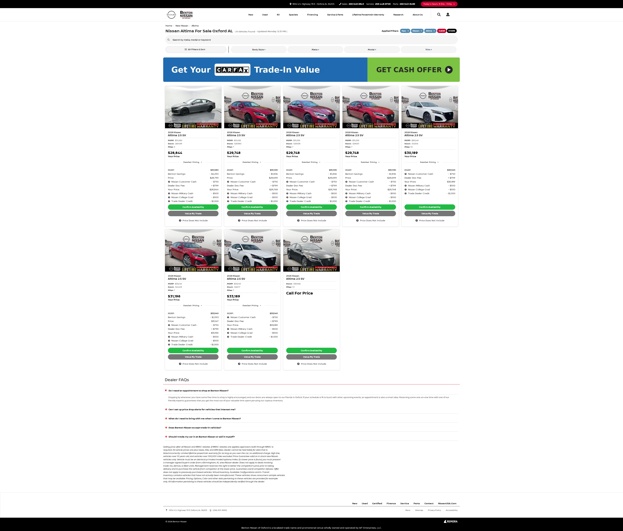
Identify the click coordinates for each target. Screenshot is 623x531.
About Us (418, 14)
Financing (312, 14)
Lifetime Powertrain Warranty (368, 14)
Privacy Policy (434, 510)
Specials (293, 14)
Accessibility (452, 510)
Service (404, 503)
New (250, 14)
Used (265, 14)
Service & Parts (335, 14)
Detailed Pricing (191, 162)
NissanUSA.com (447, 503)
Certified (377, 503)
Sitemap (419, 510)
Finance (391, 503)
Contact (429, 503)
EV (278, 14)
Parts (417, 503)
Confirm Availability (193, 207)
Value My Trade (193, 213)
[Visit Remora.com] (451, 522)
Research (398, 14)
